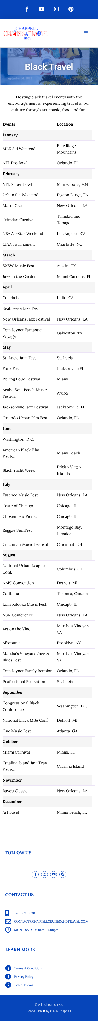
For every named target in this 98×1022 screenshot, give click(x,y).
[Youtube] (41, 9)
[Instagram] (56, 9)
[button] (86, 32)
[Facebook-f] (27, 9)
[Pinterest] (71, 9)
